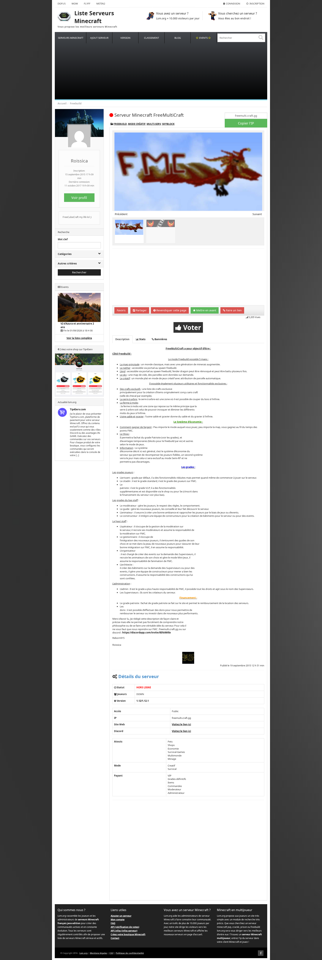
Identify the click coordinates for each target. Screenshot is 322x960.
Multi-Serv (154, 124)
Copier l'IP (246, 123)
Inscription (257, 3)
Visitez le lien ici (181, 724)
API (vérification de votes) (125, 927)
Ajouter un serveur (121, 915)
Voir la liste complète (79, 338)
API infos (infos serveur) (124, 930)
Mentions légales (98, 953)
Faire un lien (233, 310)
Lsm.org (83, 953)
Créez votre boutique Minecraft (128, 934)
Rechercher (79, 272)
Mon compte (117, 919)
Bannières (160, 339)
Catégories (65, 254)
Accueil (62, 103)
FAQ (113, 923)
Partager (141, 310)
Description (122, 339)
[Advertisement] (166, 71)
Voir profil (79, 197)
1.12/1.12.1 (142, 700)
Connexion (233, 3)
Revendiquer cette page (171, 310)
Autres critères (67, 263)
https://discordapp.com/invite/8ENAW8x (146, 632)
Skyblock (168, 124)
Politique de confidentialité (130, 953)
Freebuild (75, 103)
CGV (111, 953)
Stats (142, 339)
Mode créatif (137, 124)
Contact (115, 938)
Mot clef (63, 239)
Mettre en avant (205, 310)
